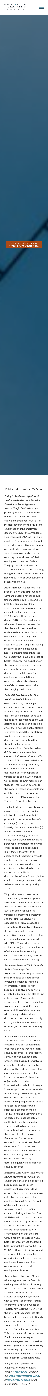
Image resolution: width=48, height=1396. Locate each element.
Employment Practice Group (23, 1375)
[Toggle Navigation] (41, 7)
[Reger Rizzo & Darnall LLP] (15, 8)
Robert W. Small (32, 489)
